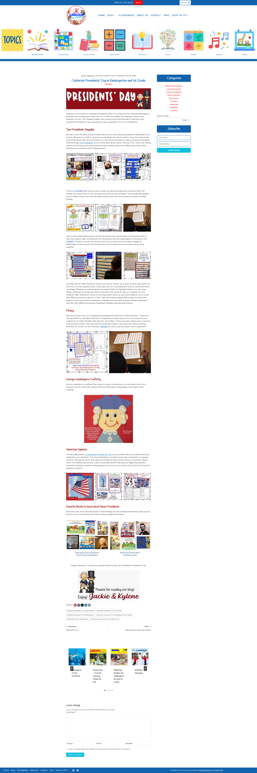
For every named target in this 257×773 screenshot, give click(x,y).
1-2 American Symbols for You (98, 454)
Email (99, 743)
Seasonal (108, 84)
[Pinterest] (75, 605)
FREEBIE (79, 191)
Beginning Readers (174, 86)
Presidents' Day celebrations (77, 619)
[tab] (104, 690)
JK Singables (126, 15)
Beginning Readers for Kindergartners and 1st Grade (119, 676)
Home (101, 15)
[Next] (145, 668)
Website (129, 743)
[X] (82, 605)
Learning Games (174, 89)
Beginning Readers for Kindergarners (80, 615)
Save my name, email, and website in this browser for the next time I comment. (99, 749)
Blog (13, 770)
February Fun (72, 628)
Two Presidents (86, 143)
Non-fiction (174, 98)
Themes (174, 111)
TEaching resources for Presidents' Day (105, 619)
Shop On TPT (61, 770)
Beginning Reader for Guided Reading (80, 610)
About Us (142, 15)
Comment (71, 712)
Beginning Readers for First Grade (109, 610)
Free (166, 15)
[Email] (89, 605)
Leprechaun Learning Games (138, 628)
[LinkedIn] (85, 605)
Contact (156, 15)
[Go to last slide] (71, 668)
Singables (174, 108)
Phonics (173, 101)
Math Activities (173, 95)
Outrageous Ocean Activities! (76, 673)
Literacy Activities (174, 92)
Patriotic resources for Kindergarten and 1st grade (114, 615)
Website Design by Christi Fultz (211, 770)
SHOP (138, 3)
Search (185, 120)
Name (70, 743)
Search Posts (163, 116)
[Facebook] (78, 605)
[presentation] (77, 656)
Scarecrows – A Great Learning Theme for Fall (98, 676)
